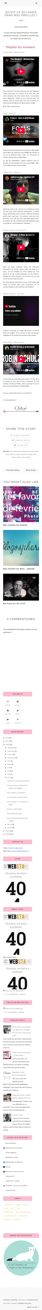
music (12, 454)
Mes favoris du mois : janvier (19, 569)
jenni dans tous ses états (14, 1171)
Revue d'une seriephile (23, 1212)
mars (9, 777)
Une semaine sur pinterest (16, 793)
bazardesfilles (13, 1012)
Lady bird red (10, 1190)
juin (8, 767)
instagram (17, 705)
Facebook (8, 705)
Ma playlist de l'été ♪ (15, 603)
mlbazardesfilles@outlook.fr (20, 851)
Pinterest (17, 723)
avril (8, 774)
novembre (10, 751)
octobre (10, 754)
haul (12, 1208)
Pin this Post (22, 445)
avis (10, 451)
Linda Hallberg (10, 1153)
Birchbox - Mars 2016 (14, 809)
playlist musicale (26, 454)
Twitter (17, 714)
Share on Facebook (22, 435)
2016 (7, 744)
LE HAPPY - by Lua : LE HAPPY (16, 1185)
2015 (7, 831)
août (9, 761)
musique (17, 454)
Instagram (8, 714)
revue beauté (23, 1216)
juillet (9, 764)
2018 (7, 738)
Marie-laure (8, 1204)
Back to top (32, 1307)
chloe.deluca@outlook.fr (15, 848)
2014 (7, 834)
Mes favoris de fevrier (15, 525)
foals (19, 451)
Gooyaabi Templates (10, 1303)
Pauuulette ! (10, 1176)
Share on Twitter (22, 440)
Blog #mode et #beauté (14, 1162)
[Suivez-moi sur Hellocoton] (13, 991)
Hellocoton (23, 994)
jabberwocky (26, 451)
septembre (11, 758)
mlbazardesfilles (13, 994)
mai (8, 771)
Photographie (8, 1212)
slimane (19, 457)
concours (17, 1219)
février (9, 824)
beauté (25, 1204)
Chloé (15, 451)
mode (18, 1208)
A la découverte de (10, 1216)
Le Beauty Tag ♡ (18, 1115)
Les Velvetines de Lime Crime (17, 797)
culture (17, 1204)
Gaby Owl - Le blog (12, 1181)
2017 (7, 741)
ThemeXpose (22, 1300)
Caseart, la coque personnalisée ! (18, 781)
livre (6, 1208)
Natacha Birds (10, 1143)
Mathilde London (11, 1157)
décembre (10, 748)
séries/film (7, 1219)
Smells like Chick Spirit (13, 1148)
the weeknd (26, 457)
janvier (9, 827)
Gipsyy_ (8, 1167)
